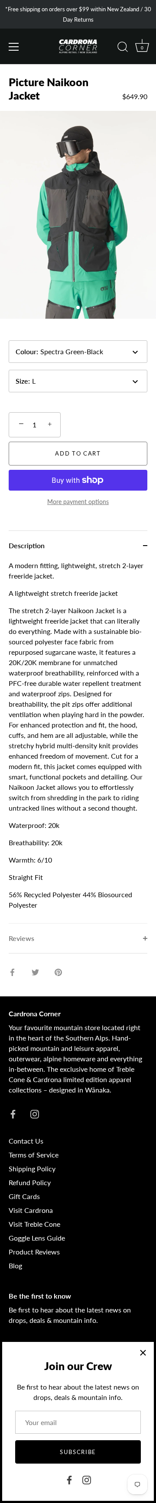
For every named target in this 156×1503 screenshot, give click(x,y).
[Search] (122, 48)
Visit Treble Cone (34, 1224)
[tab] (78, 741)
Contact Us (26, 1141)
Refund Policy (30, 1182)
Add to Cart (78, 453)
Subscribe (78, 1451)
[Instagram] (86, 1479)
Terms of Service (33, 1155)
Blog (15, 1265)
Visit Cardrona (31, 1210)
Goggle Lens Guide (37, 1238)
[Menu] (13, 46)
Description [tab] (27, 545)
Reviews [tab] (21, 938)
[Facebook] (69, 1479)
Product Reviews (34, 1252)
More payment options (78, 501)
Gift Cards (24, 1196)
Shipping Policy (32, 1168)
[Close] (143, 1352)
